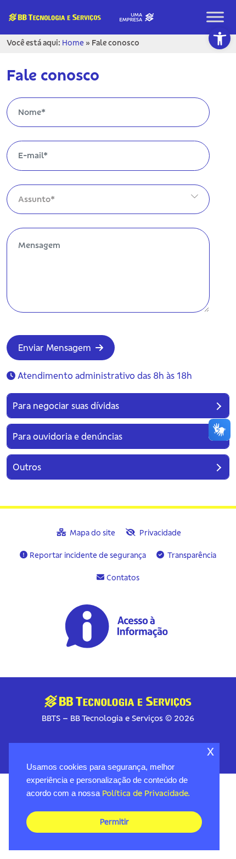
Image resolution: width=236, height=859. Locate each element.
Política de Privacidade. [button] (146, 793)
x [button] (210, 751)
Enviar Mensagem (55, 348)
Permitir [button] (114, 821)
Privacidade (159, 532)
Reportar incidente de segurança (88, 555)
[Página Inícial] (78, 16)
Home (73, 42)
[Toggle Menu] (215, 17)
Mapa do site (91, 532)
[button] (220, 38)
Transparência (191, 555)
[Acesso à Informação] (118, 626)
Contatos (122, 577)
